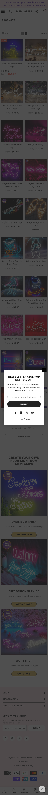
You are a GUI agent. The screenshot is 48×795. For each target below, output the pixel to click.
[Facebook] (15, 413)
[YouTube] (32, 413)
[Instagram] (21, 413)
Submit (24, 404)
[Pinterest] (27, 413)
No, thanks (25, 419)
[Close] (44, 370)
